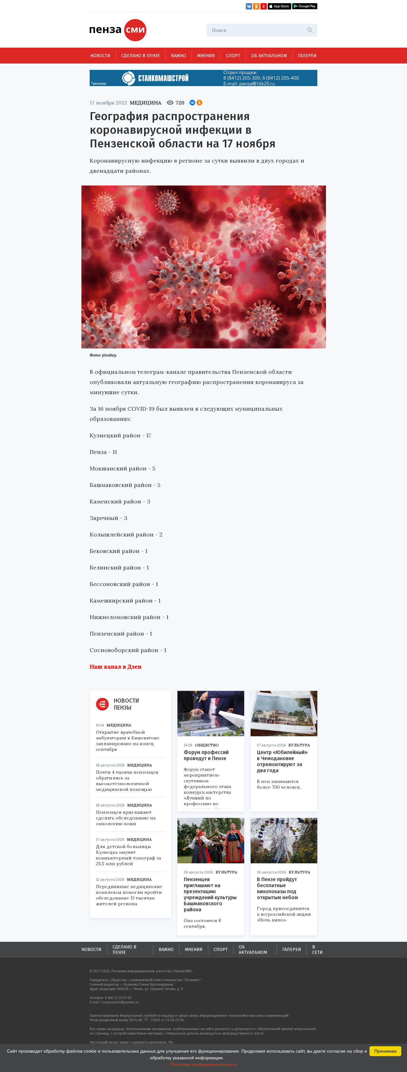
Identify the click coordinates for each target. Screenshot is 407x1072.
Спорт (233, 55)
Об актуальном (269, 55)
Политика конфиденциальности (203, 1064)
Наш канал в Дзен (115, 666)
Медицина (145, 102)
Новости (100, 55)
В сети (317, 949)
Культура (299, 745)
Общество (207, 745)
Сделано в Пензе (140, 55)
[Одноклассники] (199, 102)
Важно (178, 55)
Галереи (307, 55)
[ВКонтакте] (192, 102)
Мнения (206, 55)
